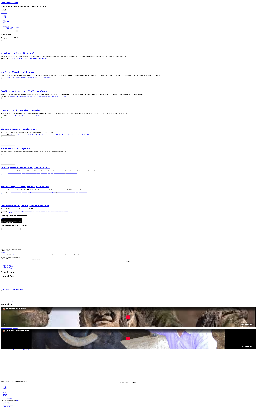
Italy (25, 134)
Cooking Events (31, 58)
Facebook (15, 254)
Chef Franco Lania (9, 2)
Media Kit (5, 24)
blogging (12, 77)
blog (9, 77)
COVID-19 (17, 96)
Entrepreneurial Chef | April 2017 (16, 148)
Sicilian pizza (37, 115)
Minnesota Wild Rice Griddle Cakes (67, 192)
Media (36, 77)
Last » (10, 212)
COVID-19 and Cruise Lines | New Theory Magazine (24, 91)
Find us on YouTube (7, 267)
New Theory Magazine (43, 77)
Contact (4, 23)
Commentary (11, 96)
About (4, 16)
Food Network (38, 58)
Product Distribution (83, 192)
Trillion (17, 400)
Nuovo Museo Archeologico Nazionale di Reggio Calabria (51, 134)
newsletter (32, 115)
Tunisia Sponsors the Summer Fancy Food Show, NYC (25, 167)
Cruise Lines (23, 96)
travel (49, 96)
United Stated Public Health (57, 96)
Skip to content (4, 13)
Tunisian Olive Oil (70, 173)
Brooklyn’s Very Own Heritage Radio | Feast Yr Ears (25, 186)
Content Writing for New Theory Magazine (20, 110)
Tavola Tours (6, 26)
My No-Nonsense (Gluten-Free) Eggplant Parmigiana (12, 289)
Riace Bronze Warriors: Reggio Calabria (19, 129)
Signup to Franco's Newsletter (9, 268)
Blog (4, 20)
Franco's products (47, 192)
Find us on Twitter (7, 265)
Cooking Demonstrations (27, 173)
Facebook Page (9, 28)
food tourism (44, 58)
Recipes (5, 18)
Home (4, 15)
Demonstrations (44, 173)
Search (2, 30)
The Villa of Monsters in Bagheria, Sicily (9, 328)
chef (19, 58)
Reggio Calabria (68, 134)
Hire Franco (5, 17)
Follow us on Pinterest (8, 266)
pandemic (45, 96)
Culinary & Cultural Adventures (12, 27)
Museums (34, 134)
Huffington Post (31, 77)
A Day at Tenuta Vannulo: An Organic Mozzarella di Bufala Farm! (15, 349)
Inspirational (53, 192)
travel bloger (88, 134)
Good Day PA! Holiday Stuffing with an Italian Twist (25, 205)
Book (4, 22)
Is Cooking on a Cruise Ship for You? (17, 53)
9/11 (12, 192)
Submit (134, 382)
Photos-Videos (6, 21)
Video (75, 173)
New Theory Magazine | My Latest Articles (20, 72)
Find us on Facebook (7, 264)
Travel (83, 134)
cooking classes (24, 58)
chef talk (25, 77)
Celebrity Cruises (14, 58)
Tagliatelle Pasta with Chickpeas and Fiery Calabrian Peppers (13, 300)
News (37, 134)
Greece (27, 96)
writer (49, 77)
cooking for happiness (32, 192)
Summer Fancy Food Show (59, 173)
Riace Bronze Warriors (77, 134)
